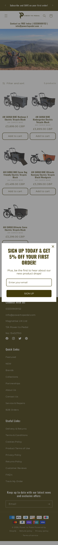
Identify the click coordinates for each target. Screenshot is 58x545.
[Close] (53, 246)
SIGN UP (29, 293)
